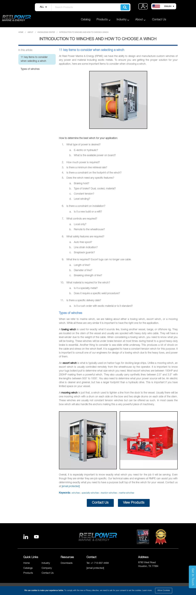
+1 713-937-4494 (100, 563)
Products (28, 573)
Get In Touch (192, 577)
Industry (46, 563)
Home (20, 32)
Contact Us (159, 19)
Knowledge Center (46, 32)
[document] (98, 590)
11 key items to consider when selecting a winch (34, 59)
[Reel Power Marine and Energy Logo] (16, 18)
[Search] (125, 7)
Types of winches (30, 69)
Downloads (66, 563)
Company (47, 568)
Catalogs (28, 568)
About (30, 32)
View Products (133, 503)
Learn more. (147, 591)
